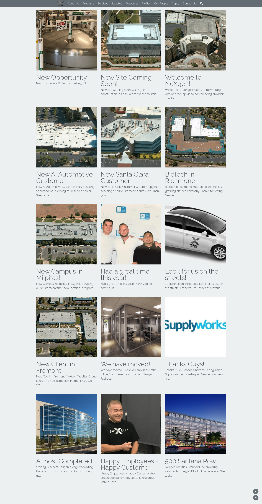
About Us (69, 3)
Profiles (141, 3)
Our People (157, 3)
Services (98, 3)
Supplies (112, 3)
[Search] (197, 3)
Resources (127, 3)
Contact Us (185, 3)
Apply (171, 3)
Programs (84, 3)
